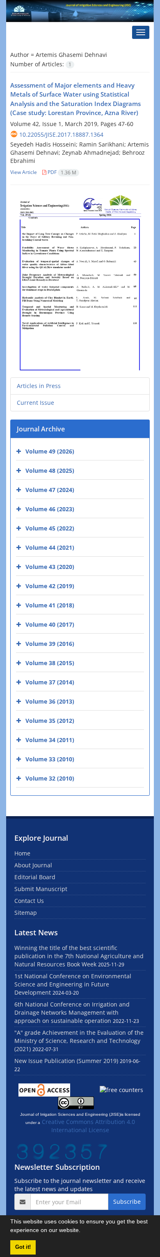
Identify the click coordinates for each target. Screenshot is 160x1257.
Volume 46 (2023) (49, 509)
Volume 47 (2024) (49, 490)
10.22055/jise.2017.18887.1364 (61, 134)
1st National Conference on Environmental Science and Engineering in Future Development (72, 984)
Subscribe (127, 1201)
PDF (61, 172)
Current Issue (35, 402)
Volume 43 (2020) (49, 567)
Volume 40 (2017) (49, 624)
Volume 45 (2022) (49, 528)
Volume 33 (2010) (49, 759)
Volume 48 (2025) (49, 470)
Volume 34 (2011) (49, 740)
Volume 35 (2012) (49, 720)
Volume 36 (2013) (49, 701)
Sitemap (25, 912)
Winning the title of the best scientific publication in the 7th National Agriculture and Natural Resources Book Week (79, 956)
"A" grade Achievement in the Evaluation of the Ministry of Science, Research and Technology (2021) (79, 1041)
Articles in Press (39, 386)
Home (22, 853)
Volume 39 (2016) (49, 644)
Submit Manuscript (40, 889)
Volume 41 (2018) (49, 605)
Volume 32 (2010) (49, 778)
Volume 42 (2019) (49, 586)
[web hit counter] (62, 1151)
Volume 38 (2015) (49, 663)
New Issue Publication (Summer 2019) (66, 1061)
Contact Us (29, 901)
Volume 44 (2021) (49, 547)
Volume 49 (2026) (49, 451)
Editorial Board (34, 877)
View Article (23, 172)
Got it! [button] (23, 1247)
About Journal (33, 865)
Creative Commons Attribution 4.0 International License (88, 1126)
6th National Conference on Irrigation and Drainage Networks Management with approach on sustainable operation (72, 1012)
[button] (83, 1231)
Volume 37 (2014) (49, 682)
